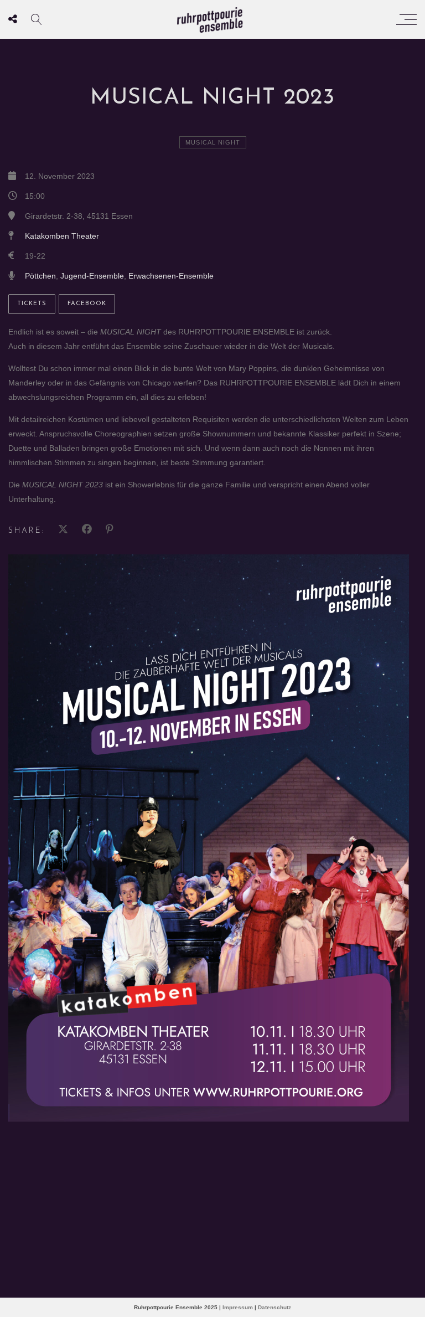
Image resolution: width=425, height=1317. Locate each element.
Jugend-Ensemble (92, 275)
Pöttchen (40, 275)
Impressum (237, 1307)
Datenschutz (274, 1307)
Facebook (87, 304)
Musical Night (212, 142)
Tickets (31, 304)
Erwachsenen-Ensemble (171, 275)
